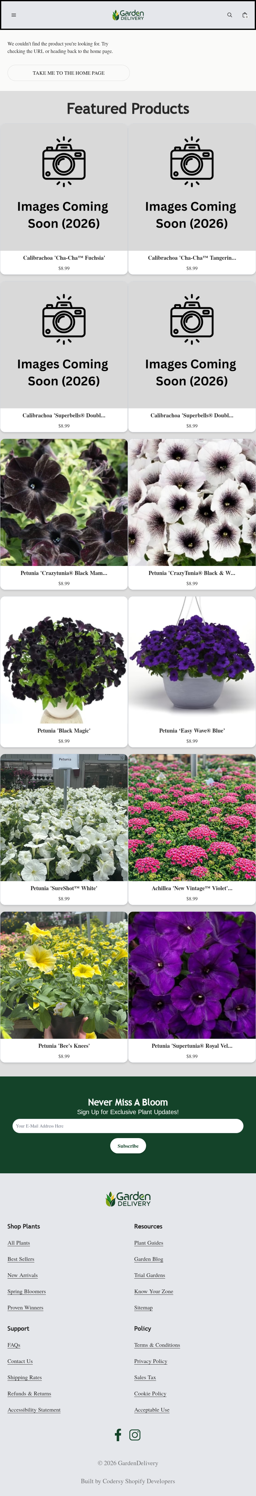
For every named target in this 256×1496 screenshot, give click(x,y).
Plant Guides (148, 1242)
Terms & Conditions (157, 1344)
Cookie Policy (150, 1393)
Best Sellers (20, 1258)
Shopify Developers (150, 1481)
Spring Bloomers (26, 1291)
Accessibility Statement (34, 1409)
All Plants (18, 1242)
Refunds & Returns (29, 1393)
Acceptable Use (152, 1409)
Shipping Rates (24, 1377)
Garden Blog (148, 1258)
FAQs (13, 1344)
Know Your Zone (153, 1291)
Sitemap (143, 1307)
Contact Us (20, 1361)
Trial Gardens (149, 1275)
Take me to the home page (69, 72)
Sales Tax (145, 1377)
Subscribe (128, 1145)
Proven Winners (25, 1307)
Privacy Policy (150, 1361)
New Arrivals (22, 1275)
